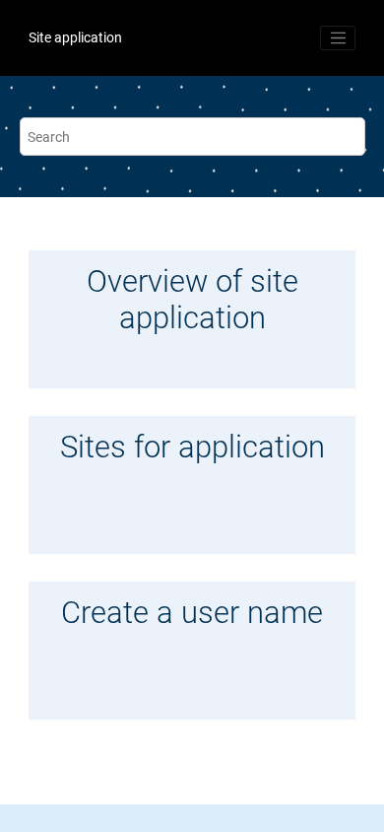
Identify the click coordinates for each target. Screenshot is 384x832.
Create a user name (192, 613)
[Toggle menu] (337, 38)
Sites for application (192, 447)
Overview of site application (192, 300)
